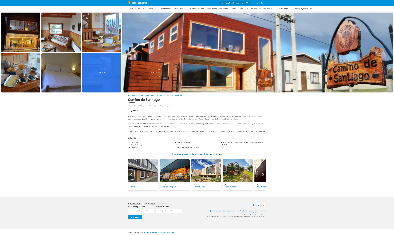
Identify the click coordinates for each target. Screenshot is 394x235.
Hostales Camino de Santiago (174, 95)
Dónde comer (211, 9)
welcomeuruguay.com (151, 232)
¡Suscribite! (135, 217)
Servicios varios (269, 9)
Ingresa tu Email (162, 207)
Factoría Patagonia (169, 187)
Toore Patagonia (231, 187)
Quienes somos (215, 211)
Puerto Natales (134, 9)
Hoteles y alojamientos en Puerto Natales (197, 154)
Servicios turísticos (196, 9)
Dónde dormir (148, 9)
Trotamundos (135, 187)
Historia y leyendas (300, 9)
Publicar (256, 3)
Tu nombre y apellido (136, 207)
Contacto (243, 211)
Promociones (166, 9)
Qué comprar (255, 9)
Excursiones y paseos (227, 9)
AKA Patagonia (199, 187)
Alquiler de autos (179, 9)
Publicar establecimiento (257, 211)
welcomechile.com (167, 232)
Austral (141, 95)
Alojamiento (160, 95)
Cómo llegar (243, 9)
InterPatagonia (132, 95)
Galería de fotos (284, 9)
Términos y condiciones (230, 211)
